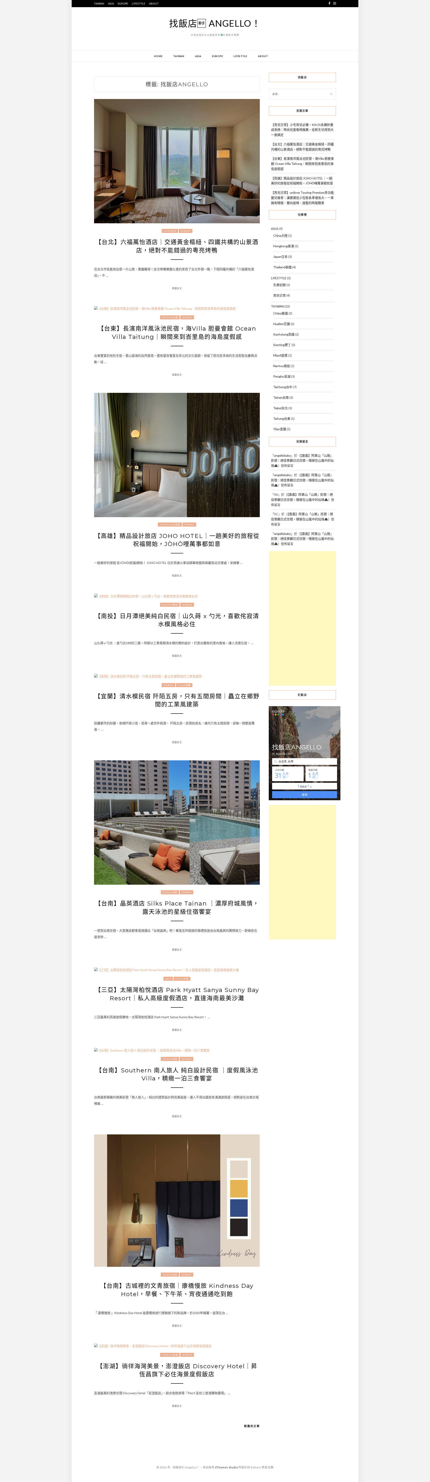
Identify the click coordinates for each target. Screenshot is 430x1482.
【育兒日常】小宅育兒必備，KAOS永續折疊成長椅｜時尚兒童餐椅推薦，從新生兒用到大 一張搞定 (302, 130)
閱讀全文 (177, 288)
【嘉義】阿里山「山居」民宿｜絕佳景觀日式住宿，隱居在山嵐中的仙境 (302, 461)
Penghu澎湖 (170, 1354)
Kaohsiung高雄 (170, 524)
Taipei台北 (169, 231)
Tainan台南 (170, 892)
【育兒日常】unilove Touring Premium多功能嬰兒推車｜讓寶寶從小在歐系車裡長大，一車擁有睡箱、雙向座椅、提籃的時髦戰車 (302, 198)
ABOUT (154, 3)
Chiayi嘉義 (280, 313)
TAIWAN (99, 3)
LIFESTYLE (138, 3)
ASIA (111, 3)
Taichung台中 (282, 387)
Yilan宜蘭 (184, 685)
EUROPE (123, 3)
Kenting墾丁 (282, 345)
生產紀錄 (279, 285)
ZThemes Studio (226, 1467)
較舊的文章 (252, 1426)
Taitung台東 (170, 317)
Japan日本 (280, 256)
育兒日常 (279, 295)
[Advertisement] (302, 618)
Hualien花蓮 (281, 324)
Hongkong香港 (283, 246)
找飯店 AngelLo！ (215, 23)
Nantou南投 (170, 604)
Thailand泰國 (282, 267)
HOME (158, 56)
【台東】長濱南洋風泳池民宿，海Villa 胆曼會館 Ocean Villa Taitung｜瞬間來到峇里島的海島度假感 (302, 164)
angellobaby (282, 455)
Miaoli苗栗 (280, 355)
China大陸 (182, 978)
